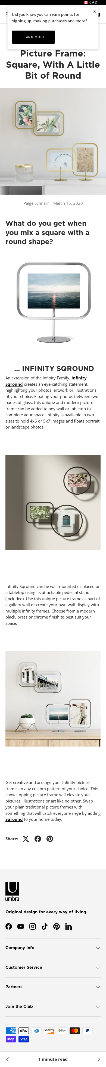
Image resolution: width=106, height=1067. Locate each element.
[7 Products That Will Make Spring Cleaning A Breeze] (98, 1059)
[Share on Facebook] (38, 839)
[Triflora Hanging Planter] (7, 1059)
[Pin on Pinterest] (50, 839)
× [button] (94, 11)
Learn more (33, 37)
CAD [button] (93, 2)
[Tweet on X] (26, 839)
